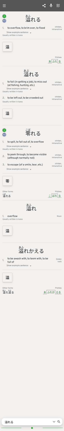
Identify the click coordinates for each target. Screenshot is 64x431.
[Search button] (59, 422)
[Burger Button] (5, 5)
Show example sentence (17, 32)
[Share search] (44, 5)
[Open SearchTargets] (54, 422)
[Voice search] (51, 5)
